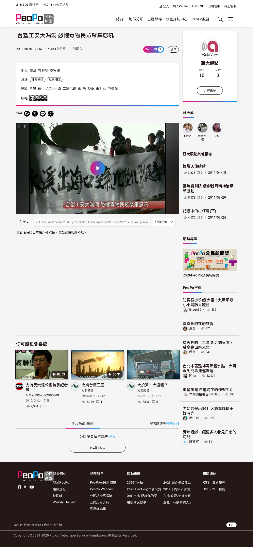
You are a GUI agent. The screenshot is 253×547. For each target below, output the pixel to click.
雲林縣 (43, 71)
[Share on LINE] (43, 114)
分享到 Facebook (173, 128)
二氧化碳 (69, 89)
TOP (231, 525)
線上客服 (230, 6)
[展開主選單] (230, 19)
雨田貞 (194, 418)
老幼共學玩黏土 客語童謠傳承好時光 (208, 411)
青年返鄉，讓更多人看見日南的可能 (209, 434)
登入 (166, 6)
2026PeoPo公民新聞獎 (201, 275)
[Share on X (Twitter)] (35, 114)
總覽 (120, 19)
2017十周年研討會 (176, 489)
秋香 (192, 352)
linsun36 (195, 309)
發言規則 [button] (172, 423)
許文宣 (194, 441)
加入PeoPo (180, 6)
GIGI (217, 135)
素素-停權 (202, 137)
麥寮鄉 (55, 71)
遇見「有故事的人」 (177, 502)
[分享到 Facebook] (27, 114)
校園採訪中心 (177, 19)
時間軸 (57, 495)
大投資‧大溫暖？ (152, 384)
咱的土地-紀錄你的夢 (142, 495)
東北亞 (101, 89)
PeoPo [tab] (83, 424)
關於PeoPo (61, 482)
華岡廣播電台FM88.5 (204, 394)
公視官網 (214, 6)
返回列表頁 (98, 447)
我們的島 (87, 390)
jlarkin (188, 135)
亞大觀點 (210, 62)
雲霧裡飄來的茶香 (198, 323)
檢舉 (173, 49)
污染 (57, 89)
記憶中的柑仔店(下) (199, 211)
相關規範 (59, 489)
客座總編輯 (98, 508)
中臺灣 (113, 89)
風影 (192, 328)
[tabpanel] (97, 436)
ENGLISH (198, 6)
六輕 (49, 89)
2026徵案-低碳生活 (177, 482)
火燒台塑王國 (92, 384)
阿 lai (193, 375)
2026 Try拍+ (136, 482)
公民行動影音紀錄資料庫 (42, 395)
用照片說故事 (136, 502)
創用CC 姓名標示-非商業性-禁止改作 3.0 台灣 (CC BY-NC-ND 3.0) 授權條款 (39, 98)
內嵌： (24, 222)
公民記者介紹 (99, 502)
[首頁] (35, 19)
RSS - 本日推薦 (214, 489)
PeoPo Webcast (102, 489)
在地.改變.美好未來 (177, 495)
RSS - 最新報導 (214, 482)
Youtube (32, 487)
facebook (20, 487)
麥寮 (91, 89)
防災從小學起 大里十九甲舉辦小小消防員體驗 (208, 302)
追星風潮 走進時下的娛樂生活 (208, 389)
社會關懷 (37, 79)
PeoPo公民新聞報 (103, 482)
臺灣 (33, 71)
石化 (41, 89)
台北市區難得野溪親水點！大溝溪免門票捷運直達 (209, 368)
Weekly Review (64, 502)
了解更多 (209, 90)
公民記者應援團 (101, 495)
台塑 (32, 89)
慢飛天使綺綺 (194, 166)
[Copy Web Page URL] (51, 114)
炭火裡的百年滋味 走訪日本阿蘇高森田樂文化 (208, 345)
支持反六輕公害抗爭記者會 (47, 387)
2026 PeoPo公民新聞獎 (144, 489)
